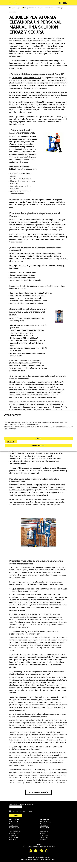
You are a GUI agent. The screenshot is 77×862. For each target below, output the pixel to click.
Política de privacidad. (10, 428)
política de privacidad (27, 811)
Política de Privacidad (33, 859)
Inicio (10, 8)
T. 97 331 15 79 (44, 826)
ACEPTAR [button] (38, 438)
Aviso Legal (24, 859)
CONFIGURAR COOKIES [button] (38, 445)
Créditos (54, 859)
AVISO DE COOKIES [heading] (12, 415)
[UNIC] (63, 2)
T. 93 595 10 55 (13, 835)
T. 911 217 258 (44, 837)
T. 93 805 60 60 (13, 826)
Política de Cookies (45, 859)
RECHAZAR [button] (10, 441)
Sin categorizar (17, 8)
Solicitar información (38, 792)
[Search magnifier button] (15, 2)
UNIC (19, 468)
